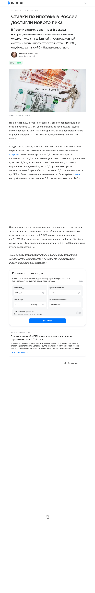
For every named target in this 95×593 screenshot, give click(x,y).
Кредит (77, 174)
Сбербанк (14, 154)
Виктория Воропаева (28, 54)
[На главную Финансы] (16, 3)
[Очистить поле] (43, 292)
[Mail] (8, 3)
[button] (47, 91)
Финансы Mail (32, 11)
